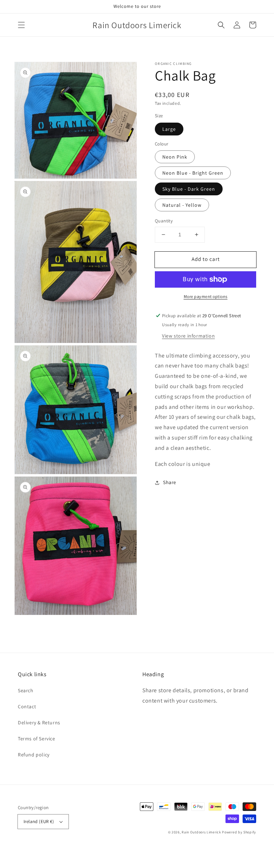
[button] (21, 25)
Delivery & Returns (39, 722)
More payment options (206, 296)
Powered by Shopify (239, 832)
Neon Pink (174, 157)
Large (169, 129)
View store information (188, 336)
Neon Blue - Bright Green (192, 173)
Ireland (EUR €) (39, 821)
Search (26, 690)
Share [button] (169, 482)
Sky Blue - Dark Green (188, 189)
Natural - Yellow (182, 205)
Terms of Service (36, 738)
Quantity (164, 221)
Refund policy (34, 754)
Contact (27, 706)
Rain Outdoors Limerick (202, 832)
